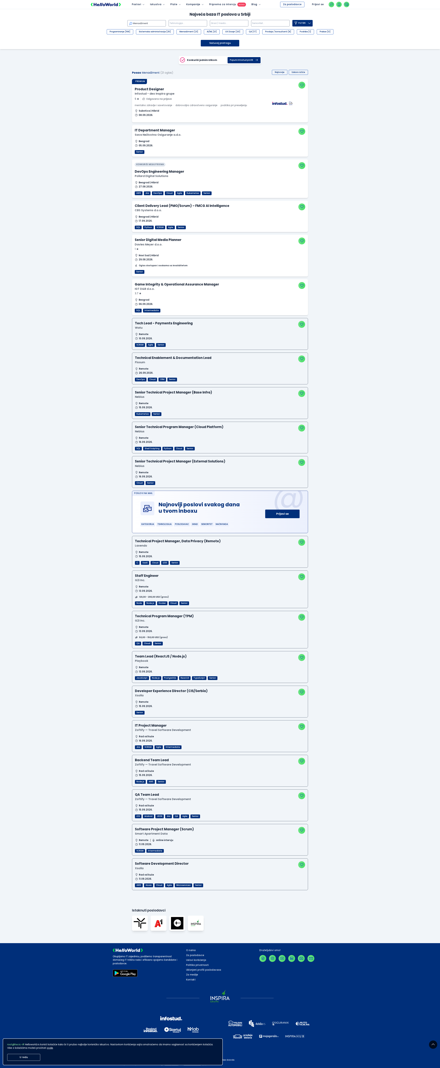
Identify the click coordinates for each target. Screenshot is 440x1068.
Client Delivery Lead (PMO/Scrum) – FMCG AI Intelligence (182, 205)
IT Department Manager (155, 130)
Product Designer (149, 89)
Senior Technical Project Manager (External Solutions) (180, 461)
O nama (191, 950)
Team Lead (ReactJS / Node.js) (161, 656)
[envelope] (310, 958)
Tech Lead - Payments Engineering (164, 323)
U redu (24, 1057)
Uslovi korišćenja (196, 960)
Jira (147, 193)
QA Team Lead (147, 794)
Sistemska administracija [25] (155, 31)
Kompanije (193, 4)
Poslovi (136, 4)
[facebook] (262, 958)
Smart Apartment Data (151, 834)
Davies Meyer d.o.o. (148, 244)
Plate (173, 4)
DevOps (157, 193)
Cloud (169, 193)
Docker (162, 603)
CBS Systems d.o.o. (148, 210)
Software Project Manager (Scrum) (164, 829)
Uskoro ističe (298, 72)
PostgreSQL (170, 678)
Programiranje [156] (120, 31)
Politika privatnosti (197, 965)
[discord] (301, 958)
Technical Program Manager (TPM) (164, 616)
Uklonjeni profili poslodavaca (203, 970)
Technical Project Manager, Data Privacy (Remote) (178, 541)
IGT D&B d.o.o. (145, 289)
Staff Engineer (146, 575)
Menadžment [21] (188, 31)
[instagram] (272, 958)
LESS (165, 562)
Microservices (183, 885)
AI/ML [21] (212, 31)
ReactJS (185, 678)
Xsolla (139, 695)
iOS (138, 816)
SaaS (145, 562)
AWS (138, 193)
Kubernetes (193, 193)
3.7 (137, 293)
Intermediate (152, 310)
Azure (149, 885)
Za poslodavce (292, 4)
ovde (50, 1048)
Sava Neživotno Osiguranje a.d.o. (158, 135)
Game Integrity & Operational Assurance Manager (177, 284)
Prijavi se (282, 514)
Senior (139, 151)
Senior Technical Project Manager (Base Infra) (173, 392)
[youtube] (282, 958)
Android (148, 816)
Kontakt (191, 979)
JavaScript (141, 678)
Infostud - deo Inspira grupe (154, 94)
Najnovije (279, 72)
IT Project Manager (151, 725)
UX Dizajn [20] (232, 31)
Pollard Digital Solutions (151, 176)
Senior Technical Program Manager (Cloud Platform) (179, 427)
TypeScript (199, 678)
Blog (254, 4)
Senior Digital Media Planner (158, 240)
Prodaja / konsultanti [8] (278, 31)
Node (139, 603)
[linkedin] (291, 958)
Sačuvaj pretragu (220, 43)
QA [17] (253, 31)
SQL (138, 227)
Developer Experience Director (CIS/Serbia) (171, 691)
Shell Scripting (152, 448)
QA (138, 643)
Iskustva (155, 4)
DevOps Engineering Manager (159, 171)
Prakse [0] (325, 31)
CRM (162, 379)
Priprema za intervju (222, 4)
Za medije (192, 974)
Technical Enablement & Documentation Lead (173, 357)
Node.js (150, 603)
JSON (159, 816)
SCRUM (160, 227)
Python (148, 227)
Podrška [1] (305, 31)
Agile (179, 193)
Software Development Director (162, 863)
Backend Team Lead (152, 760)
